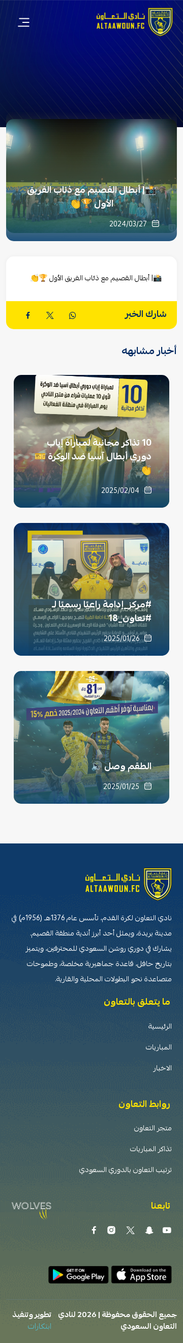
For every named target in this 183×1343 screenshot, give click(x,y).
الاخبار (163, 1069)
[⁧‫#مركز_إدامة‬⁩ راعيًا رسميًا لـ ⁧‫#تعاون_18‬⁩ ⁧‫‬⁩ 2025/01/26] (91, 588)
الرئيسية (160, 1027)
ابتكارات (39, 1327)
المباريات (159, 1048)
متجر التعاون (153, 1129)
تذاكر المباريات (151, 1150)
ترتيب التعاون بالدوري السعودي (125, 1170)
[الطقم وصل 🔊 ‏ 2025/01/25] (91, 736)
